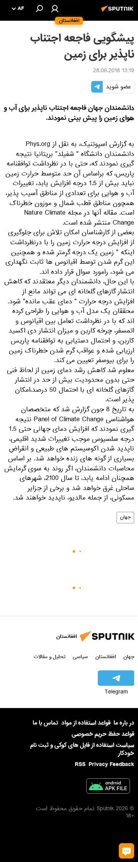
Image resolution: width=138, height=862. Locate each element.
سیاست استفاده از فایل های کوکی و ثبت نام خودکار (82, 749)
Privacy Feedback (111, 764)
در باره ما (123, 723)
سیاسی (80, 656)
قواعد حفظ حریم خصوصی (103, 734)
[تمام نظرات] (126, 851)
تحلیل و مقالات (50, 656)
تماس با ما (45, 723)
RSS (80, 764)
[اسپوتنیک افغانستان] (118, 12)
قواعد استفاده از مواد (85, 723)
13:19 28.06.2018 (113, 71)
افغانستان (105, 656)
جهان (125, 517)
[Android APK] (108, 787)
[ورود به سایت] (54, 8)
